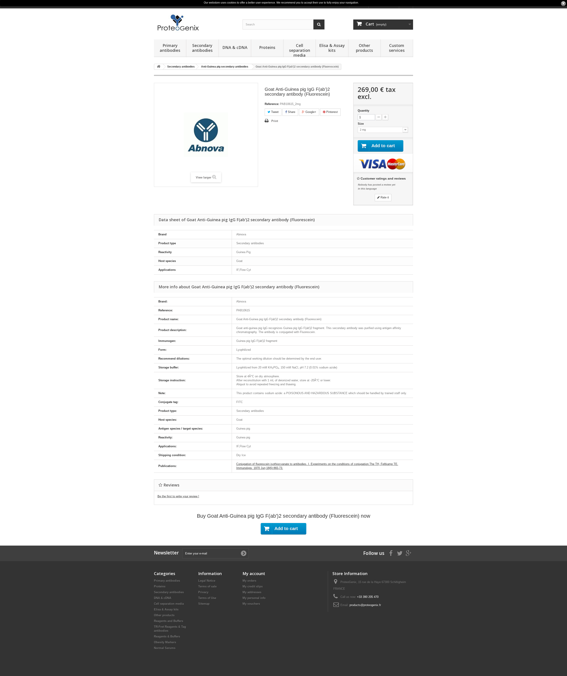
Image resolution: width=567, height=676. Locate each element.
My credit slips (253, 586)
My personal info (254, 598)
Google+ (310, 112)
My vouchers (251, 603)
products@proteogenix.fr (365, 605)
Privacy (203, 592)
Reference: (272, 104)
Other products (364, 48)
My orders (249, 580)
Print (274, 121)
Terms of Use (207, 598)
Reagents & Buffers (167, 636)
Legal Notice (206, 580)
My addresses (252, 592)
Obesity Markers (165, 642)
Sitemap (204, 603)
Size (361, 123)
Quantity (363, 110)
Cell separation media (299, 50)
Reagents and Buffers (168, 621)
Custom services (397, 48)
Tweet (274, 112)
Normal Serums (164, 648)
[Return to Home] (158, 67)
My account (254, 573)
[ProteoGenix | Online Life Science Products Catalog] (195, 23)
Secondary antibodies (202, 48)
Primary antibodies (170, 48)
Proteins (267, 47)
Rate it (384, 197)
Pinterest (331, 112)
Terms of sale (207, 586)
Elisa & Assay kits (332, 48)
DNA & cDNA (234, 47)
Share (291, 112)
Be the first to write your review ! (178, 496)
